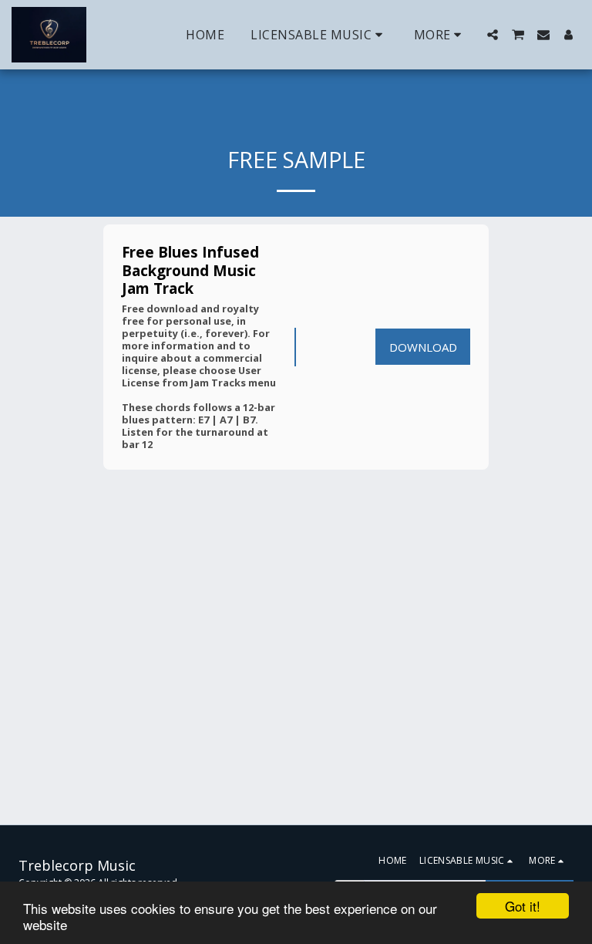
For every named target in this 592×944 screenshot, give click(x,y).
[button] (319, 34)
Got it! (522, 905)
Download (423, 347)
